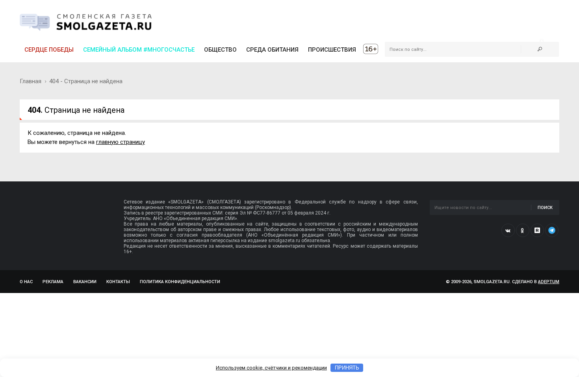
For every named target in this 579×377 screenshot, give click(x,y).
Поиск (545, 207)
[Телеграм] (552, 230)
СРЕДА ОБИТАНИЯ (272, 49)
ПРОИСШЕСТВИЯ (332, 49)
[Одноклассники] (522, 230)
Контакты (118, 281)
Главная (30, 81)
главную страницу (120, 142)
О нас (26, 281)
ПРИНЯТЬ (347, 368)
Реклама (53, 281)
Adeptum (548, 281)
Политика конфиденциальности (180, 281)
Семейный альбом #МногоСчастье (139, 49)
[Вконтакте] (508, 230)
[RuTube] (537, 230)
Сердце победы (49, 49)
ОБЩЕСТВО (220, 49)
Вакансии (84, 281)
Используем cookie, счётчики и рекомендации (271, 368)
